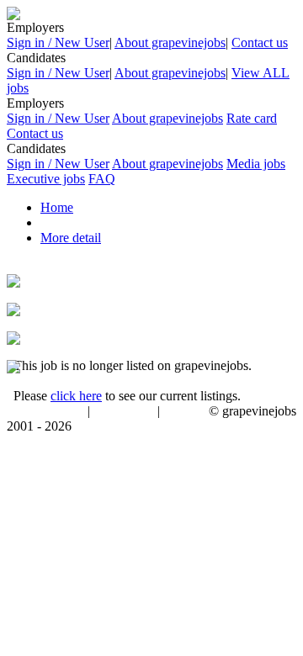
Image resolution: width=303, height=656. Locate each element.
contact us (186, 412)
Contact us (259, 42)
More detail (70, 237)
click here (76, 396)
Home (56, 207)
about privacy (124, 412)
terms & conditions (44, 412)
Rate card (251, 118)
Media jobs (255, 163)
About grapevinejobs (170, 42)
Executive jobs (46, 179)
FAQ (101, 179)
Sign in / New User (58, 42)
